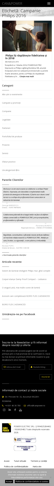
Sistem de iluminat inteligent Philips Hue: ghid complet (26, 270)
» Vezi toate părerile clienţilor (14, 255)
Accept (9, 481)
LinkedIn (9, 410)
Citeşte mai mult (27, 76)
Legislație (6, 119)
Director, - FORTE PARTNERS (11, 208)
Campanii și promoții (11, 103)
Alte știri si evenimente (12, 94)
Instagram (4, 410)
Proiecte (6, 145)
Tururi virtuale (20, 461)
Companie (6, 111)
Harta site (37, 466)
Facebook (15, 410)
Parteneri (6, 128)
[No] (50, 477)
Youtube (20, 410)
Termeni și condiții (39, 461)
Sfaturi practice (9, 161)
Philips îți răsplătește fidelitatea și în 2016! (26, 57)
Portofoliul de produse (12, 136)
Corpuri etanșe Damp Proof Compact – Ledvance (24, 279)
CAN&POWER (12, 3)
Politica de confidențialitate (16, 466)
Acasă (6, 461)
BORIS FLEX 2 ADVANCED (14, 304)
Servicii (5, 153)
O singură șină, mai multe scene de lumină (21, 287)
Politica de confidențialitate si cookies (32, 481)
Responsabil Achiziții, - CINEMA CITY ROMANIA (36, 228)
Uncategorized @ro (10, 170)
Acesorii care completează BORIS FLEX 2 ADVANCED (26, 296)
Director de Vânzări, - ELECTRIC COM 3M (15, 248)
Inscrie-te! (46, 377)
